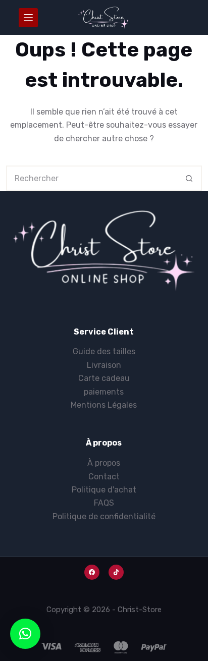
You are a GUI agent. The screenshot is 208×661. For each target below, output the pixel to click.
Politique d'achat (104, 489)
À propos (103, 463)
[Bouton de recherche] (189, 178)
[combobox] (92, 178)
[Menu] (28, 17)
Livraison (104, 365)
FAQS (104, 503)
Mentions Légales (104, 405)
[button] (25, 634)
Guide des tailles (104, 351)
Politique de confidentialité (104, 516)
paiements (104, 392)
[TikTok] (116, 572)
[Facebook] (91, 572)
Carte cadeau (104, 378)
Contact (104, 476)
